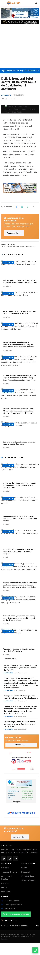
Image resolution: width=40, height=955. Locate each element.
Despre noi (25, 872)
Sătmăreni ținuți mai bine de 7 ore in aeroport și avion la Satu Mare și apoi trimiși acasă (19, 724)
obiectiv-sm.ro (10, 908)
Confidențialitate (27, 876)
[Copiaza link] (14, 98)
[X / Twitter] (6, 98)
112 (37, 925)
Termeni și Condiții (28, 880)
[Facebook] (2, 98)
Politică (4, 887)
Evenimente (5, 891)
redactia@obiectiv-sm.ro (13, 904)
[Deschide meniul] (4, 3)
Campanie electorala (9, 872)
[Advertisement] (20, 46)
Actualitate (6, 95)
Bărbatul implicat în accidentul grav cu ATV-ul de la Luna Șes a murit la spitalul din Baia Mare (20, 667)
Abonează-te (12, 233)
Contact (24, 868)
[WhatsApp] (10, 98)
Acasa (3, 244)
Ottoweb (4, 939)
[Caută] (36, 3)
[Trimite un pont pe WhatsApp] (35, 950)
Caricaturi (5, 868)
